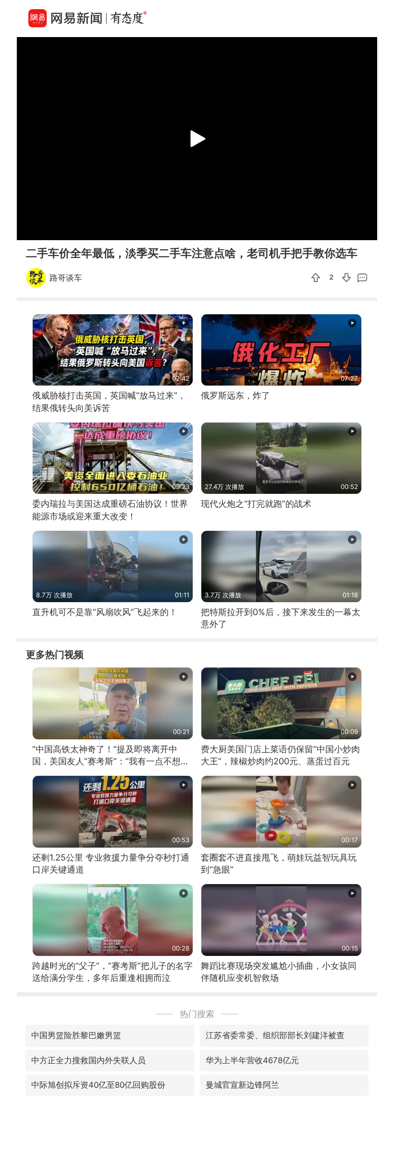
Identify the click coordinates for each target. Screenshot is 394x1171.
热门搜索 (197, 1014)
